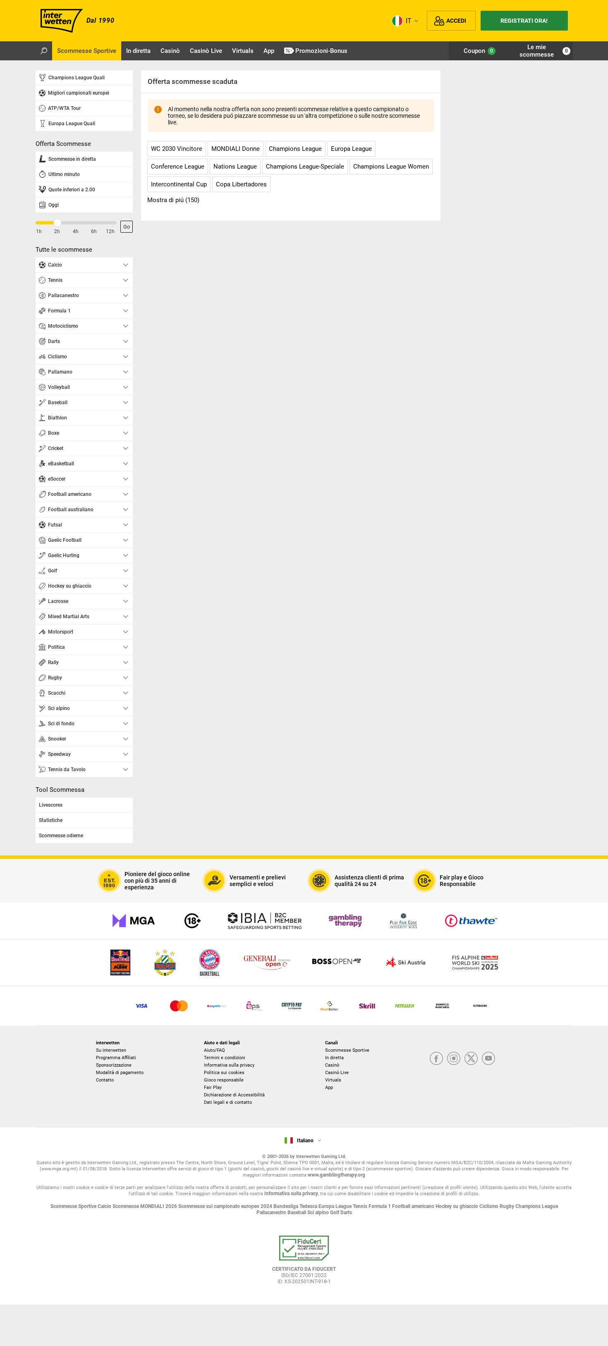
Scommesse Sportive (347, 1050)
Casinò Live (337, 1072)
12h (110, 231)
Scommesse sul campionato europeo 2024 (225, 1206)
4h (76, 231)
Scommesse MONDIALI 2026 (145, 1206)
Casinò (332, 1065)
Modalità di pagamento (120, 1072)
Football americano (414, 1206)
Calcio (105, 1206)
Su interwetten (111, 1050)
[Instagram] (453, 1059)
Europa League (335, 1206)
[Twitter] (471, 1059)
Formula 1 (380, 1206)
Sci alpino (318, 1212)
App (329, 1087)
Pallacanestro (271, 1212)
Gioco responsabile (224, 1080)
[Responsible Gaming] (192, 920)
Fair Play (213, 1087)
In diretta (334, 1057)
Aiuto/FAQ (214, 1050)
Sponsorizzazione (114, 1065)
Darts (346, 1212)
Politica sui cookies (224, 1072)
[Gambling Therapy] (345, 920)
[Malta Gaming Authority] (133, 920)
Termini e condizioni (224, 1057)
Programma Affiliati (116, 1057)
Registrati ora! (524, 20)
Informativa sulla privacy (229, 1065)
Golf (335, 1212)
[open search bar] (44, 50)
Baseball (297, 1212)
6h (94, 231)
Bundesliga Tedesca (295, 1206)
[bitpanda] (291, 1005)
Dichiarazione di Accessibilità (234, 1095)
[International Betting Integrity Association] (265, 920)
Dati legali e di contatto (228, 1102)
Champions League (536, 1206)
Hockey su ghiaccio (457, 1206)
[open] (304, 1263)
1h (39, 231)
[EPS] (254, 1005)
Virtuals (333, 1080)
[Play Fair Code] (403, 920)
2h (57, 231)
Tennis (361, 1206)
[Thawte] (471, 920)
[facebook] (436, 1059)
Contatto (105, 1080)
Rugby (507, 1206)
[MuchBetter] (329, 1005)
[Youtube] (488, 1059)
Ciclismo (489, 1206)
